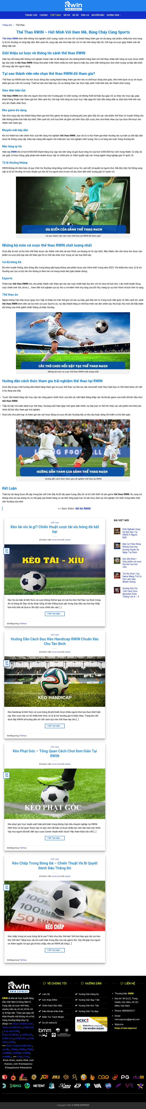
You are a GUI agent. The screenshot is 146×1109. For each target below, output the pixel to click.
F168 (19, 1056)
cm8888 (6, 1053)
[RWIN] (73, 5)
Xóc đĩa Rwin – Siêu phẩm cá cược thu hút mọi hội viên (131, 562)
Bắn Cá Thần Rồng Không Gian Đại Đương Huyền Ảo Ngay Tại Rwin (131, 548)
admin (67, 540)
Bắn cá (85, 15)
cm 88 (5, 1049)
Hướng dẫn (113, 15)
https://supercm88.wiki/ (19, 1045)
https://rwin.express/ (126, 1028)
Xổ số (75, 15)
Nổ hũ (67, 15)
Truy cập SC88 (11, 1031)
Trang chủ (7, 25)
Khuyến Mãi (98, 15)
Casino (44, 15)
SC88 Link (28, 1027)
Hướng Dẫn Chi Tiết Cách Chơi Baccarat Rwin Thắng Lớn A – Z (131, 592)
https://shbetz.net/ (23, 1023)
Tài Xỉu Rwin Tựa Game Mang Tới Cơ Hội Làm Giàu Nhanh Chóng (132, 577)
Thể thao (55, 15)
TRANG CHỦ (31, 15)
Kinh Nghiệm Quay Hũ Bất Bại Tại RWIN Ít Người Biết (131, 533)
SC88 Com (7, 1038)
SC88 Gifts (21, 1038)
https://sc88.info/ (12, 1027)
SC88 (11, 1042)
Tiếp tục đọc (54, 614)
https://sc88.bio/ (11, 1034)
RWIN (131, 993)
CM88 (14, 1049)
